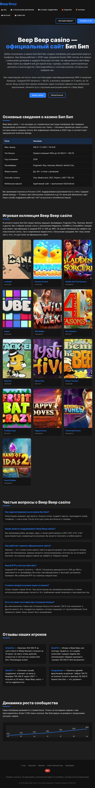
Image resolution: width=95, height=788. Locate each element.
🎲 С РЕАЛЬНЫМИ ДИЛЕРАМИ (22, 10)
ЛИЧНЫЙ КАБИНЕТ (65, 21)
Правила (41, 765)
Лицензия (32, 765)
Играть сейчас (37, 95)
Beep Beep (8, 4)
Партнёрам (69, 765)
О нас (23, 765)
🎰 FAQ (3, 10)
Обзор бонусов (57, 95)
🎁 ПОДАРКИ (67, 10)
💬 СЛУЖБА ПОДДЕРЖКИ (48, 10)
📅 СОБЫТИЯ (20, 15)
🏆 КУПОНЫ (80, 10)
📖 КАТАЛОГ (6, 15)
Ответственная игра (55, 765)
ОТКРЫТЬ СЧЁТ (86, 21)
